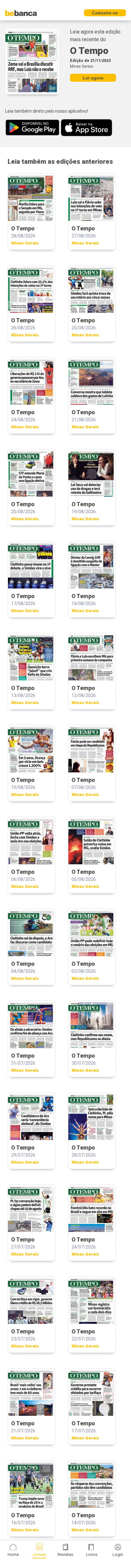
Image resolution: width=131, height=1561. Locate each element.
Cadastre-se (105, 12)
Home (13, 1554)
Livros (91, 1554)
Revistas (65, 1554)
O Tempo (89, 50)
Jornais (39, 1554)
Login (118, 1554)
